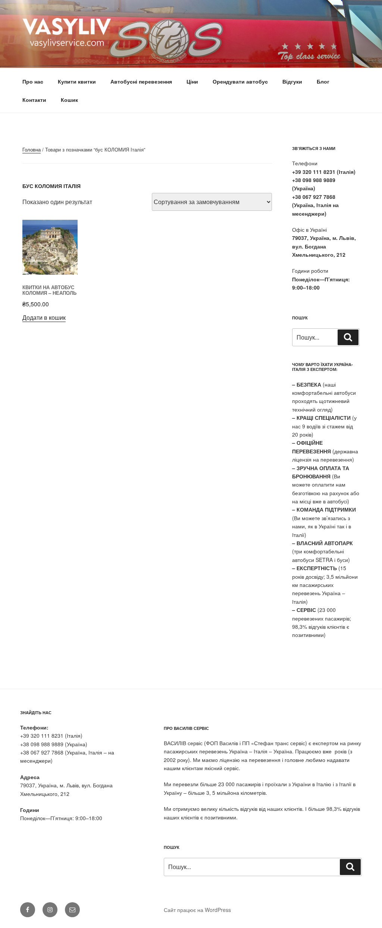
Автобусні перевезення (141, 81)
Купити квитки (77, 81)
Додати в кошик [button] (44, 317)
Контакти (34, 99)
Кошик (69, 99)
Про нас (32, 81)
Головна (31, 149)
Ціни (192, 81)
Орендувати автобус (240, 81)
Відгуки (292, 81)
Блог (323, 81)
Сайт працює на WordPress (197, 909)
